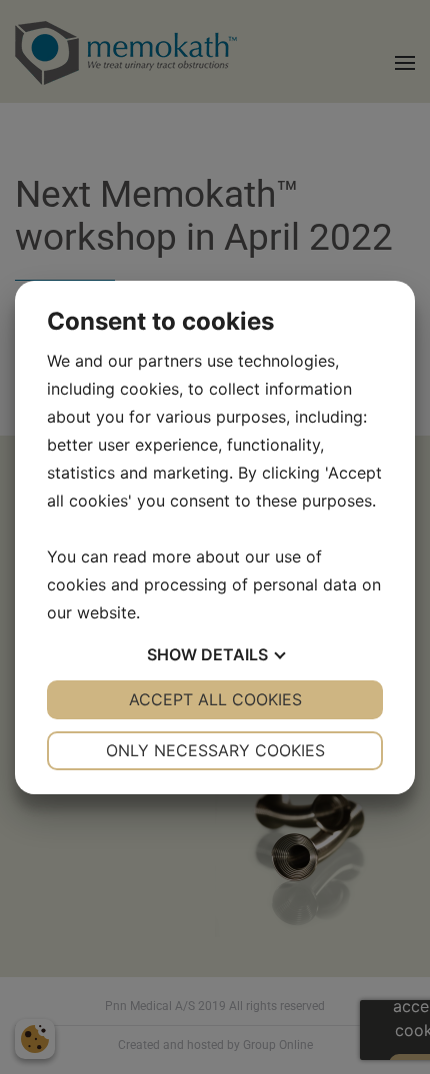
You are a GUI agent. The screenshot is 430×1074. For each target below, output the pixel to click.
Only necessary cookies (215, 750)
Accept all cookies (215, 699)
